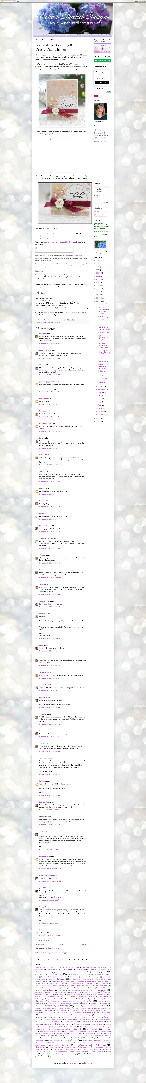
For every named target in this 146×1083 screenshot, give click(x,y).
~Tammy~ (42, 555)
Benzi (41, 438)
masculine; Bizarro (56, 1015)
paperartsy (47, 1024)
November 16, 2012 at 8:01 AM (49, 678)
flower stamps (76, 994)
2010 (98, 421)
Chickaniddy (105, 977)
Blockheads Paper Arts (96, 974)
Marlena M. (43, 697)
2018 (98, 282)
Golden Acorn (60, 999)
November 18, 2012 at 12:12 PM (49, 850)
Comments (100, 215)
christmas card (75, 979)
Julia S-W (42, 888)
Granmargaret (44, 601)
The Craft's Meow (69, 1047)
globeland (50, 999)
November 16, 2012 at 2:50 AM (49, 638)
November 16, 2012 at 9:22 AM (49, 691)
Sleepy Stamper (45, 907)
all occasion (66, 969)
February (101, 411)
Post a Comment (43, 940)
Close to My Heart (41, 981)
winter (83, 1054)
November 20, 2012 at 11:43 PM (50, 881)
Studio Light (88, 1043)
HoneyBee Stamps (54, 1003)
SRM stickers (77, 1038)
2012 (98, 301)
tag (76, 1045)
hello (80, 1001)
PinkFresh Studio (55, 1027)
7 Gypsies (50, 967)
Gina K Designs (62, 996)
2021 (98, 273)
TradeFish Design (94, 1049)
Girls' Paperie (103, 996)
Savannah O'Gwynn (46, 538)
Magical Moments (58, 1012)
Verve (108, 1051)
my (84, 1017)
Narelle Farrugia (45, 423)
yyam (41, 645)
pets (102, 1024)
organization (41, 1021)
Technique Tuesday (86, 1045)
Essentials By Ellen (76, 992)
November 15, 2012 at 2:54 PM (49, 431)
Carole (41, 513)
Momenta (108, 1015)
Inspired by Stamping (47, 322)
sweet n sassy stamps (101, 1043)
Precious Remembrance (58, 1029)
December (101, 304)
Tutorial (105, 1049)
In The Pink (44, 234)
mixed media (98, 1015)
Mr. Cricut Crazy (76, 1017)
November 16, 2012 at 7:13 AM (49, 665)
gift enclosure (51, 996)
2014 (98, 295)
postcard (94, 1027)
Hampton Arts (44, 1001)
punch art (106, 1029)
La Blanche (104, 1008)
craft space (51, 983)
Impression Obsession (79, 1003)
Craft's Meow (61, 983)
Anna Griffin (48, 972)
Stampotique (98, 1040)
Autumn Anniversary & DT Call (103, 318)
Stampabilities (103, 1038)
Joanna (41, 472)
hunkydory (65, 1003)
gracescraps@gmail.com (48, 382)
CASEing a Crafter (61, 977)
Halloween (107, 999)
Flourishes (58, 994)
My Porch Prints (50, 1019)
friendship (102, 994)
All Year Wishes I (48, 301)
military (81, 1015)
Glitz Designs (40, 999)
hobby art (101, 1001)
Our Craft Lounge (53, 1021)
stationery (45, 1043)
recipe (66, 1031)
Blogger (89, 1063)
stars (38, 1043)
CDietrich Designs (100, 137)
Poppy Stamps (85, 1027)
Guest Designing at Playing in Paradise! (103, 311)
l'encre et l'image (78, 1008)
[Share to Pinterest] (74, 320)
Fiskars (47, 994)
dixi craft (85, 988)
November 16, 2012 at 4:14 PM (49, 751)
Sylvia (41, 570)
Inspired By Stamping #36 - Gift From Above (104, 327)
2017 (98, 285)
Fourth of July (86, 994)
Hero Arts (88, 1001)
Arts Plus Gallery (99, 131)
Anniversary (60, 972)
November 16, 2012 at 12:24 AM (50, 577)
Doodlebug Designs (95, 988)
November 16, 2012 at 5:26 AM (49, 651)
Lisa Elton (43, 334)
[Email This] (68, 320)
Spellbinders (58, 1038)
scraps (66, 1033)
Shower (104, 1033)
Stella (41, 831)
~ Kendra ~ (43, 714)
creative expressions (59, 985)
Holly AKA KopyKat (46, 875)
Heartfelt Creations (70, 1001)
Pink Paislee (44, 1027)
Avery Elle (95, 972)
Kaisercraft (38, 1008)
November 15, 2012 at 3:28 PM (49, 448)
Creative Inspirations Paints (79, 985)
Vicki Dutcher (44, 672)
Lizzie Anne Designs (93, 1010)
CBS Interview (74, 977)
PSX (88, 1029)
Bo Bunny (44, 977)
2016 (98, 289)
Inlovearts (38, 1006)
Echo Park (62, 990)
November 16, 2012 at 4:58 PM (49, 774)
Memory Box (69, 1015)
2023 (98, 267)
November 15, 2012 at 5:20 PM (49, 465)
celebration (83, 977)
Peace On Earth (103, 376)
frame (94, 994)
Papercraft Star (46, 239)
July (99, 396)
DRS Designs (107, 988)
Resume (48, 35)
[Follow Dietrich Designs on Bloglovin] (101, 204)
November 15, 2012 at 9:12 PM (49, 548)
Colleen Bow (56, 981)
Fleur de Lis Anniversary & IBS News (103, 366)
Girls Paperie (92, 996)
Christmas (60, 979)
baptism (37, 974)
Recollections (73, 1031)
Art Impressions (74, 972)
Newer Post (40, 944)
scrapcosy (59, 1033)
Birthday (57, 974)
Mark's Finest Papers (84, 1012)
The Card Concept (54, 1047)
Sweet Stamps (54, 1045)
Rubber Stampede (41, 1033)
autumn (83, 972)
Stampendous (40, 1040)
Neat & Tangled (79, 1019)
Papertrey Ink (62, 1024)
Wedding (72, 1054)
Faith (86, 992)
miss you (88, 1015)
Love (46, 1012)
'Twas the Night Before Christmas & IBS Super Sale (104, 352)
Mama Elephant (70, 1012)
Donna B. (42, 488)
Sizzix (60, 1035)
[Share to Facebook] (73, 320)
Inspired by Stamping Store (62, 277)
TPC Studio (82, 1049)
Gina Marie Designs (76, 996)
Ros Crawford (44, 802)
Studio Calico (69, 1043)
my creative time (93, 1017)
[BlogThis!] (69, 320)
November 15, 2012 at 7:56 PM (49, 519)
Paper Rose (85, 1021)
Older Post (84, 944)
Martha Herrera (45, 856)
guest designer (94, 999)
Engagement (49, 992)
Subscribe (102, 82)
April (100, 405)
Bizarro (71, 974)
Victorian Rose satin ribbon (67, 308)
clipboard (106, 979)
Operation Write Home (104, 1019)
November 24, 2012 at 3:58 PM (49, 923)
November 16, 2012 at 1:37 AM (49, 607)
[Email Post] (64, 319)
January (101, 414)
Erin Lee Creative (63, 992)
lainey (41, 731)
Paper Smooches (97, 1021)
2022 (98, 270)
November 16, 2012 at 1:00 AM (49, 594)
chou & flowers (40, 979)
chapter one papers (94, 977)
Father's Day (96, 992)
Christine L (43, 614)
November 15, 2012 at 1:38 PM (49, 375)
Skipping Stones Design (83, 1035)
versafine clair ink (97, 1051)
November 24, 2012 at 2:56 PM (49, 900)
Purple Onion (43, 1031)
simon (36, 1035)
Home (35, 35)
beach (43, 974)
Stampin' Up (69, 1040)
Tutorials (108, 35)
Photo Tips (101, 35)
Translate (100, 191)
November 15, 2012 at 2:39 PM (49, 392)
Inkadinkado (103, 1003)
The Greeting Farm (98, 1047)
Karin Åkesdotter (45, 350)
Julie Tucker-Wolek (45, 685)
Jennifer (42, 584)
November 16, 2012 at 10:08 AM (50, 724)
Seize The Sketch (76, 1033)
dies (79, 988)
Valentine (47, 1051)
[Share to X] (71, 320)
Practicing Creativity (42, 1029)
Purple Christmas (103, 332)
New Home (90, 1019)
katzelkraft (60, 1008)
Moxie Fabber (65, 1017)
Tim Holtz (46, 1049)
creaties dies (46, 985)
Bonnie (41, 501)
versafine (85, 1051)
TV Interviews (81, 35)
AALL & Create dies (89, 967)
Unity (37, 1051)
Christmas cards (88, 979)
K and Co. (101, 1006)
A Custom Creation (61, 967)
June (99, 399)
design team (69, 988)
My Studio (55, 35)
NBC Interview (69, 1019)
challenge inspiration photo (49, 134)
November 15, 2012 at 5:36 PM (49, 482)
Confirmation (80, 981)
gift (43, 996)
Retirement (91, 1031)
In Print (63, 35)
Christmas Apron (103, 323)
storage (60, 1043)
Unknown (42, 781)
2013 (98, 298)
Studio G (78, 1043)
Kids (68, 1008)
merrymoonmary (71, 1063)
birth (49, 974)
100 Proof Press (40, 967)
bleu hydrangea (91, 35)
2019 (98, 279)
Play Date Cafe (70, 1027)
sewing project (89, 1033)
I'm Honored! (71, 35)
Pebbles (87, 1024)
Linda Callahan (44, 526)
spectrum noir (46, 1038)
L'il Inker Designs (91, 1008)
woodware (95, 1054)
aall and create (103, 967)
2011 (97, 418)
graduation (71, 999)
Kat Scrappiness (49, 1008)
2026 (98, 260)
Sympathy (66, 1045)
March (100, 408)
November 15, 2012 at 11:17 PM (49, 563)
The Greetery (84, 1047)
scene (51, 1033)
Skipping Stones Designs (100, 1035)
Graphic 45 (82, 999)
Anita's (39, 972)
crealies (37, 985)
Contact (42, 35)
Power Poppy (103, 1027)
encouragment (39, 992)
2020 (98, 276)
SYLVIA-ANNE (44, 455)
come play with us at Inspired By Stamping (60, 242)
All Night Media (53, 969)
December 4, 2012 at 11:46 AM (49, 936)
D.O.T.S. (37, 988)
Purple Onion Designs (56, 1031)
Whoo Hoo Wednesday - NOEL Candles (103, 345)
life (66, 1010)
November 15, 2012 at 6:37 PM (49, 494)
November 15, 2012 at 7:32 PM (49, 507)
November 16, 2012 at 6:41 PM (49, 795)
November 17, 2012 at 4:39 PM (49, 824)
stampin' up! (87, 1040)
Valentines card (74, 1051)
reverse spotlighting (103, 1031)
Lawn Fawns (59, 1010)
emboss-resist (85, 990)
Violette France (103, 361)
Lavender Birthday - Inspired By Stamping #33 (104, 380)
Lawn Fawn (48, 1010)
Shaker (98, 1033)
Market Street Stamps (103, 1012)
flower (68, 994)
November (102, 307)
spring (68, 1038)
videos (42, 1054)
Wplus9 (45, 1056)
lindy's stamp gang (78, 1010)
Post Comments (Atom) (53, 948)
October (101, 386)
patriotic (79, 1024)
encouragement (99, 990)
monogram (41, 1017)
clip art (98, 979)
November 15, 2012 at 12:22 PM (50, 343)
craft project (41, 983)
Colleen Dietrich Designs (38, 5)
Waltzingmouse (62, 1054)
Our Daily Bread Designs (71, 1021)
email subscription (73, 990)
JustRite (90, 1006)
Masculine (43, 1015)
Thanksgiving (39, 1047)
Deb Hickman (44, 398)
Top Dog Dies (57, 1049)
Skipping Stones (70, 1035)
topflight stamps (69, 1049)
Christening (51, 979)
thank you (58, 322)
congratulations (91, 981)
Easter (51, 990)
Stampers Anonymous (54, 1040)
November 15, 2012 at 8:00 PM (49, 532)
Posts (98, 211)
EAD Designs (42, 990)
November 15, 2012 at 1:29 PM (49, 358)
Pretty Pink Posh (74, 1029)
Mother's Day (52, 1017)
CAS (51, 977)
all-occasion (81, 969)
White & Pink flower (78, 312)
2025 (98, 264)
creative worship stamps (100, 985)
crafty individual (89, 983)
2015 (98, 292)
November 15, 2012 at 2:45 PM (49, 404)
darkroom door (46, 988)
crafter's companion (75, 983)
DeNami (56, 988)
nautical (59, 1019)
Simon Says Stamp (47, 1035)
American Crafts (105, 969)
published (95, 1029)
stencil (52, 1043)
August (100, 393)
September (102, 389)
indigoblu (93, 1003)
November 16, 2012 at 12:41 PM (49, 737)
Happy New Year (58, 1001)
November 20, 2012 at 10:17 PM (50, 869)
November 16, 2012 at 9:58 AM (49, 707)
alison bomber (40, 969)
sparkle (37, 1038)
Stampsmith (107, 1040)
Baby (104, 972)
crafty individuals (102, 983)
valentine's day (61, 1051)
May (99, 402)
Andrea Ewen (44, 658)
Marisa (41, 365)
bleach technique (81, 974)
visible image (51, 1054)
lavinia (37, 1010)
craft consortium (105, 981)
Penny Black (94, 1024)
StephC (41, 743)
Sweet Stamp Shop (41, 1045)
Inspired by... (79, 1006)
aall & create (74, 967)
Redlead (82, 1031)
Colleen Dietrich (69, 981)
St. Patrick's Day (89, 1038)
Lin (40, 411)
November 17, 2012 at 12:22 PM (49, 810)
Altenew (93, 969)
